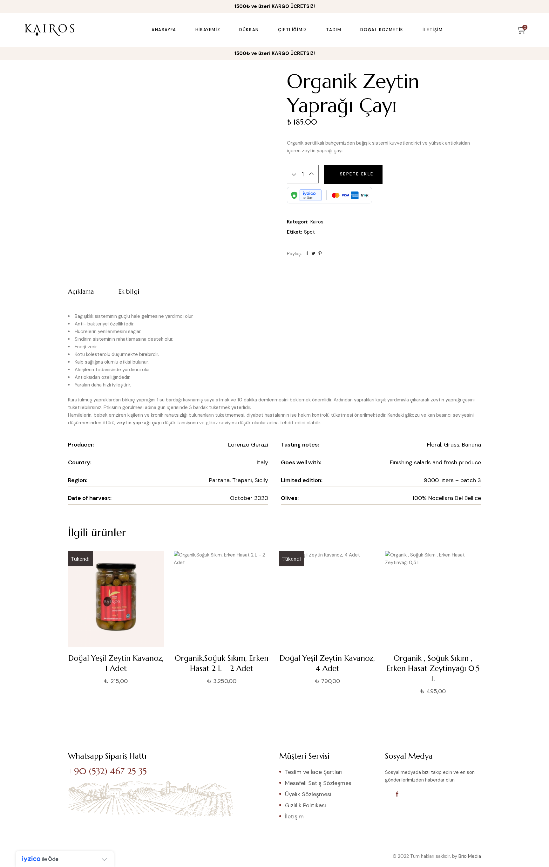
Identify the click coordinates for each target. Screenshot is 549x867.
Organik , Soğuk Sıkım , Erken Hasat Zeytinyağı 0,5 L (432, 668)
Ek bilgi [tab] (128, 292)
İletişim (294, 816)
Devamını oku (68, 682)
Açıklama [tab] (81, 292)
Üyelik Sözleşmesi (308, 794)
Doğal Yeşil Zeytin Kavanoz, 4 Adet (327, 663)
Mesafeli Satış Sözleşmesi (319, 783)
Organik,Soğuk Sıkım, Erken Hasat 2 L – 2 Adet (221, 663)
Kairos (316, 222)
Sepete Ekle (357, 174)
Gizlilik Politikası (305, 805)
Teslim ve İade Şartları (313, 772)
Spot (309, 232)
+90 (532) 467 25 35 (107, 771)
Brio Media (469, 856)
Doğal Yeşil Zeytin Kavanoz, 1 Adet (116, 663)
